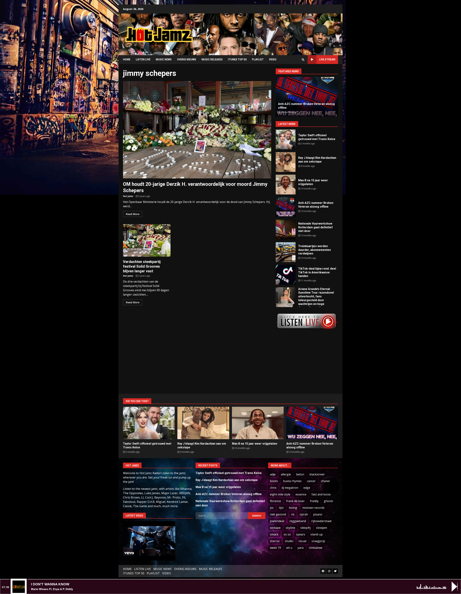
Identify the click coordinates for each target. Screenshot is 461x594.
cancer (311, 481)
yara (300, 548)
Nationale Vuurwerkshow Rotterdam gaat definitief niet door (286, 230)
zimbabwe (315, 548)
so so (287, 534)
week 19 (275, 548)
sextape (275, 528)
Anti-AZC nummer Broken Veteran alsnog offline (286, 207)
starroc (275, 541)
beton (300, 474)
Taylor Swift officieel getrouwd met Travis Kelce (286, 139)
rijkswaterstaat (321, 521)
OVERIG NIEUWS (186, 59)
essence (301, 494)
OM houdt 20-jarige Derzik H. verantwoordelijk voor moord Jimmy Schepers (197, 129)
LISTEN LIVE (143, 59)
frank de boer (295, 501)
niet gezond (278, 514)
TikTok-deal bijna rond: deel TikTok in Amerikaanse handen (286, 275)
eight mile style (280, 494)
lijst (281, 508)
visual (302, 541)
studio (289, 541)
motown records (313, 508)
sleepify (305, 528)
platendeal (277, 521)
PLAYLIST (258, 59)
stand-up (316, 534)
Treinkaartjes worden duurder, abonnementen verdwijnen (286, 252)
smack (274, 534)
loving (293, 508)
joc (272, 508)
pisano (317, 514)
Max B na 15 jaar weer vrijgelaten (286, 184)
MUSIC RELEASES (212, 59)
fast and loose (321, 494)
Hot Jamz (128, 196)
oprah (304, 514)
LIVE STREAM (327, 59)
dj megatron (290, 488)
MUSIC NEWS (164, 59)
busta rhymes (292, 481)
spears (300, 534)
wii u (289, 548)
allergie (286, 474)
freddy (314, 501)
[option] (307, 97)
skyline (290, 528)
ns (292, 514)
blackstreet (317, 474)
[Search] (303, 59)
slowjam (321, 528)
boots (274, 481)
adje (273, 474)
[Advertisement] (276, 31)
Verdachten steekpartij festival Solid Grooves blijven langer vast (147, 240)
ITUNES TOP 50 (237, 59)
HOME (126, 59)
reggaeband (297, 521)
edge (306, 488)
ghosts (328, 501)
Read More (132, 214)
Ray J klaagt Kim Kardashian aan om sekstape (286, 162)
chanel (325, 481)
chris (273, 488)
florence (275, 501)
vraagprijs (318, 541)
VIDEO (272, 59)
